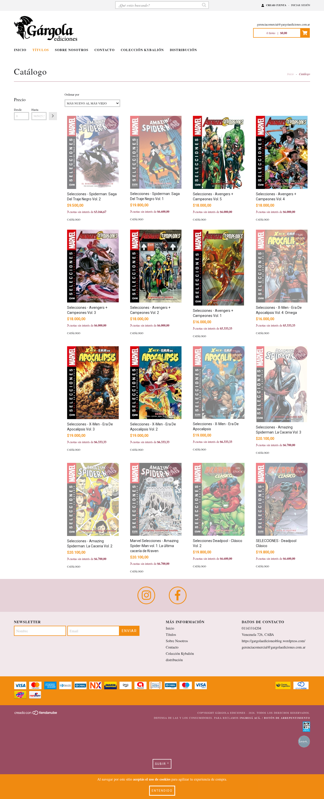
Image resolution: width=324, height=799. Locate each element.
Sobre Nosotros (71, 49)
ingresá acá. (250, 718)
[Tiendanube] (36, 714)
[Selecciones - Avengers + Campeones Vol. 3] (93, 266)
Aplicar (53, 116)
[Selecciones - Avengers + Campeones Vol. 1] (219, 268)
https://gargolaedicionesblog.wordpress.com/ (273, 640)
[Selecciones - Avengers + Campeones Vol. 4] (282, 152)
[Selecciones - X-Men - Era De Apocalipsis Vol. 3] (93, 382)
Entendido (162, 790)
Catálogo (73, 219)
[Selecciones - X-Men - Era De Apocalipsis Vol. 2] (156, 382)
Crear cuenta (276, 5)
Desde (18, 109)
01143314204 (251, 628)
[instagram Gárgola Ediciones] (146, 595)
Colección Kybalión (142, 49)
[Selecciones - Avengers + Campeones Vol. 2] (156, 266)
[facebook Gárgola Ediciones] (178, 595)
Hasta (34, 109)
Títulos (40, 49)
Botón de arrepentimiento (287, 718)
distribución (183, 49)
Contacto (104, 49)
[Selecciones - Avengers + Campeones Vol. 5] (219, 152)
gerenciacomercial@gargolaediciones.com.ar (283, 24)
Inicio (20, 49)
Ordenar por (72, 94)
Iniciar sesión (300, 5)
